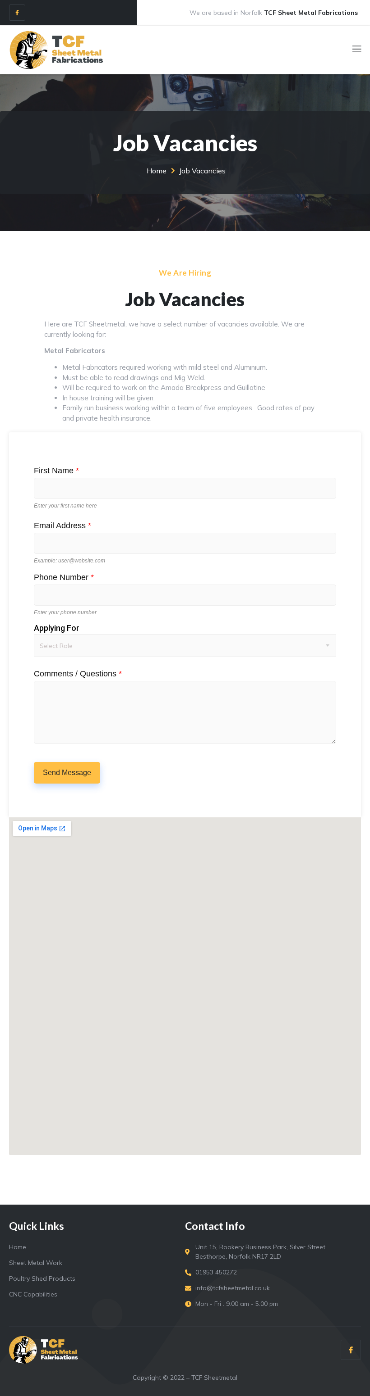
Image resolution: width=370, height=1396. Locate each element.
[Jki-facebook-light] (17, 13)
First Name (56, 470)
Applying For (56, 628)
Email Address (62, 525)
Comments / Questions (78, 673)
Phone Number (64, 577)
